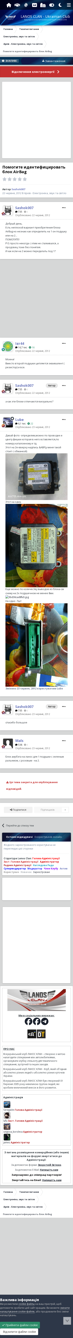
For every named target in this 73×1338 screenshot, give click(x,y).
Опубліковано (32, 215)
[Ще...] (64, 207)
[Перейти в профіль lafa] (7, 1115)
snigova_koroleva (13, 1131)
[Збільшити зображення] (36, 476)
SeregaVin (8, 1109)
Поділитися (19, 809)
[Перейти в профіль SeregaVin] (7, 1104)
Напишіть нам (49, 1169)
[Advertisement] (36, 120)
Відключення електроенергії (33, 72)
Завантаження (43, 61)
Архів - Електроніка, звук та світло (45, 193)
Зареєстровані (41, 872)
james (6, 1142)
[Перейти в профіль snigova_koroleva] (7, 1126)
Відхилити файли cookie (19, 1332)
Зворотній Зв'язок (49, 1164)
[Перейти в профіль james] (7, 1137)
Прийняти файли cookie (21, 1325)
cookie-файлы (26, 1304)
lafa (5, 1120)
